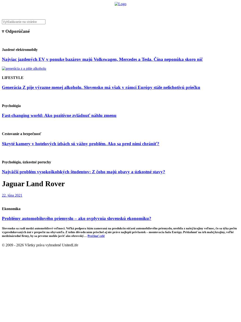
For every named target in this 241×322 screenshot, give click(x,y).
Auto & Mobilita (119, 10)
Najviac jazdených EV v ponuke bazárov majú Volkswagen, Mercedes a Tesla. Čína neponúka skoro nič (102, 59)
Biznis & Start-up (91, 10)
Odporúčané (171, 10)
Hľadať (188, 10)
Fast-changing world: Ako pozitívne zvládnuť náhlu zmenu (59, 115)
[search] (120, 21)
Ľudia (139, 10)
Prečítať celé (96, 236)
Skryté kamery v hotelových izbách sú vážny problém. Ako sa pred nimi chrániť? (80, 143)
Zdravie (153, 10)
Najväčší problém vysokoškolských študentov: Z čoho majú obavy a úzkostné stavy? (83, 171)
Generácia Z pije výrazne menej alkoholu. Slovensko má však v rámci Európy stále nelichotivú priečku (101, 87)
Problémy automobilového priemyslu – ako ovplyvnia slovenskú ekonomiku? (76, 218)
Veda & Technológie (61, 10)
